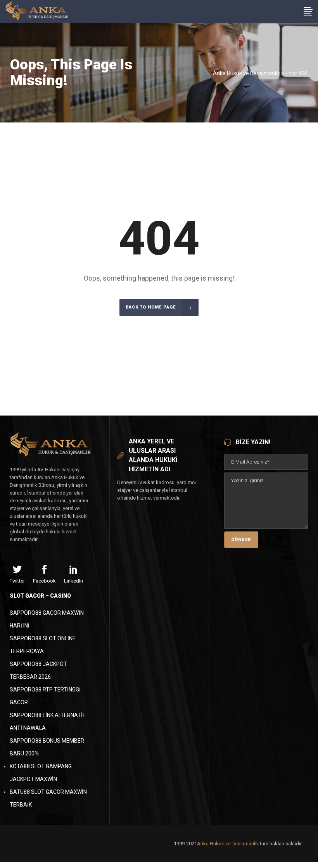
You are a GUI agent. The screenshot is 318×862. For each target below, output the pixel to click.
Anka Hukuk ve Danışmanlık (246, 73)
